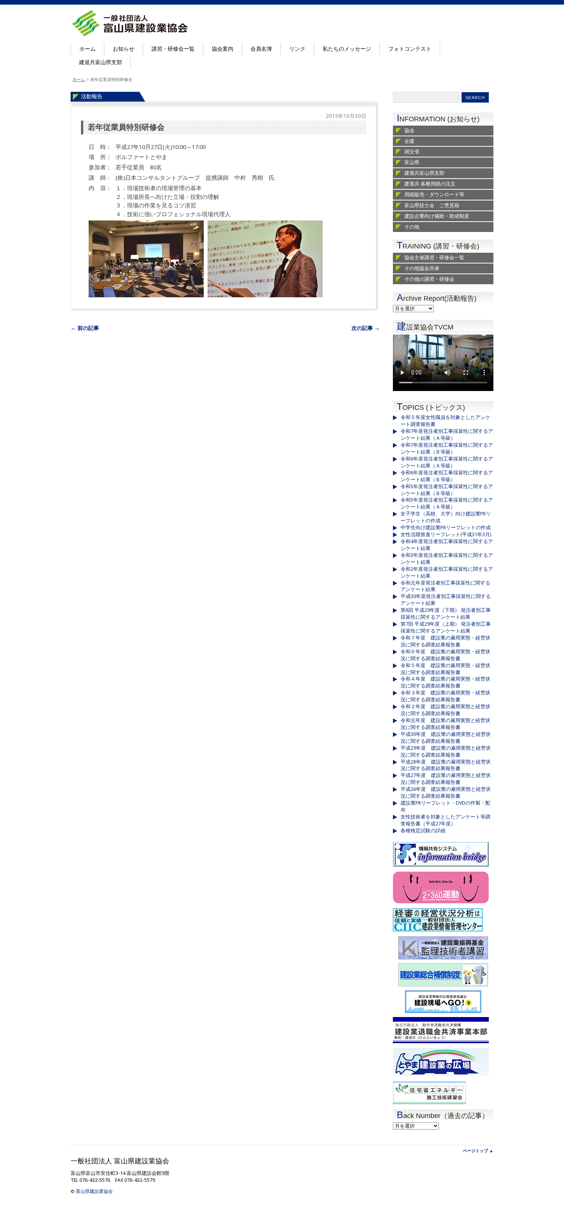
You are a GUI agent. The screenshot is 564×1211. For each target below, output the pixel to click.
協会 (409, 130)
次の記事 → (365, 328)
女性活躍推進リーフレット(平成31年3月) (446, 534)
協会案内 (222, 49)
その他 (411, 227)
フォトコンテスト (409, 49)
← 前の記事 (85, 328)
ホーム (87, 49)
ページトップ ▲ (478, 1150)
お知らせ (123, 49)
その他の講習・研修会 (429, 279)
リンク (297, 49)
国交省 (411, 151)
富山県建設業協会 (94, 1191)
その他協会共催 (421, 268)
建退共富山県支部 (100, 62)
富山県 (411, 162)
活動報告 (91, 96)
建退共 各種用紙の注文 (429, 184)
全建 (409, 141)
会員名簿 (261, 49)
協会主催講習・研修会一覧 (434, 257)
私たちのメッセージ (347, 49)
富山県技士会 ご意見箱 (431, 205)
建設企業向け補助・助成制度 (436, 216)
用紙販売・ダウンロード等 (434, 194)
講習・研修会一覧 (173, 49)
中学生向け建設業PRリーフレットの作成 (446, 527)
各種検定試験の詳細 (423, 830)
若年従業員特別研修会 (126, 127)
